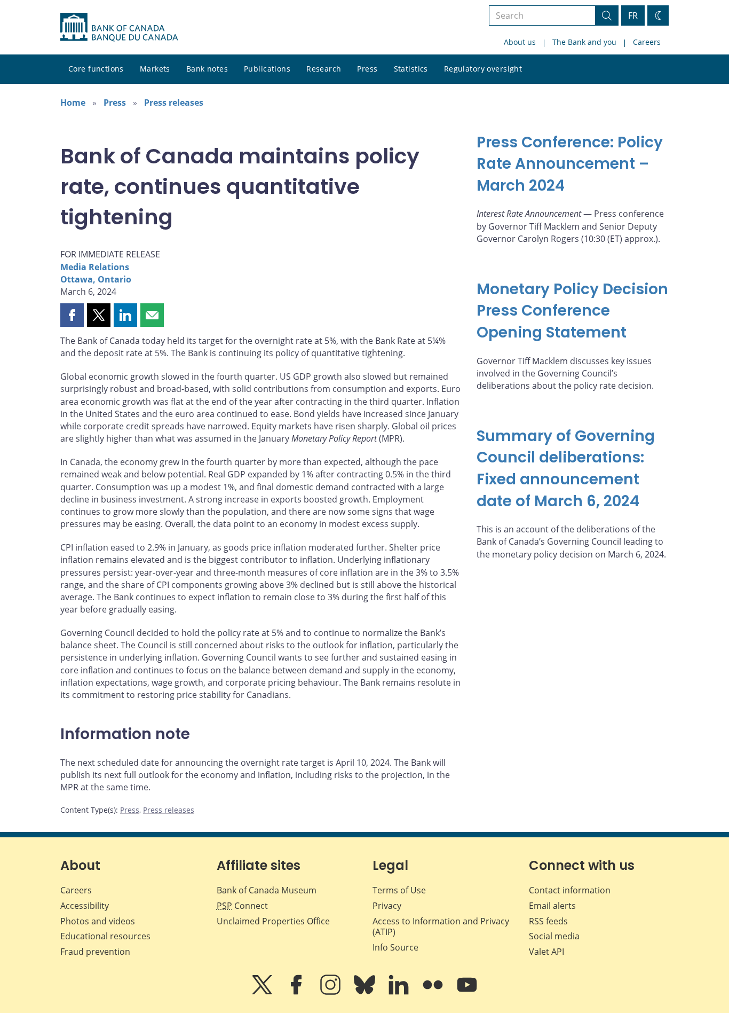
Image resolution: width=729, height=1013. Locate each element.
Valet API (546, 951)
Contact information (570, 890)
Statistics (411, 69)
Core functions (96, 69)
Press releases (173, 102)
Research (323, 69)
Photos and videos (97, 921)
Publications (267, 69)
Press (367, 69)
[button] (72, 315)
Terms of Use (399, 890)
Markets (155, 69)
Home (72, 102)
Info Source (395, 947)
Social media (554, 936)
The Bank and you (584, 42)
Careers (647, 42)
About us (520, 42)
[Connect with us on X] (263, 992)
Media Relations (94, 267)
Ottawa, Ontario (95, 279)
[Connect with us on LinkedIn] (400, 992)
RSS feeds (548, 921)
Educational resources (105, 936)
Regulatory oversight (483, 69)
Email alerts (552, 906)
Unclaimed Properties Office (273, 921)
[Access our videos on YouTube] (467, 992)
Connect (242, 906)
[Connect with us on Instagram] (331, 992)
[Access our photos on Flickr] (434, 992)
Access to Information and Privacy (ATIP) (441, 926)
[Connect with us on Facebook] (297, 992)
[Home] (119, 27)
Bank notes (207, 69)
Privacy (387, 906)
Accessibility (84, 906)
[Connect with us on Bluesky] (365, 992)
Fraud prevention (95, 951)
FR (633, 15)
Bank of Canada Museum (266, 890)
